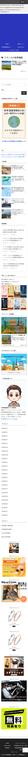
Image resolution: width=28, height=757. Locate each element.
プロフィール (14, 752)
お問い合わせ (7, 745)
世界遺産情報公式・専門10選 (21, 748)
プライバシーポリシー (20, 743)
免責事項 (7, 747)
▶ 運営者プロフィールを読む (9, 419)
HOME (7, 743)
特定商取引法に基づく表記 (20, 745)
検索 (2, 90)
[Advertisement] (14, 28)
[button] (25, 85)
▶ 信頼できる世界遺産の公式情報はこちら (14, 141)
